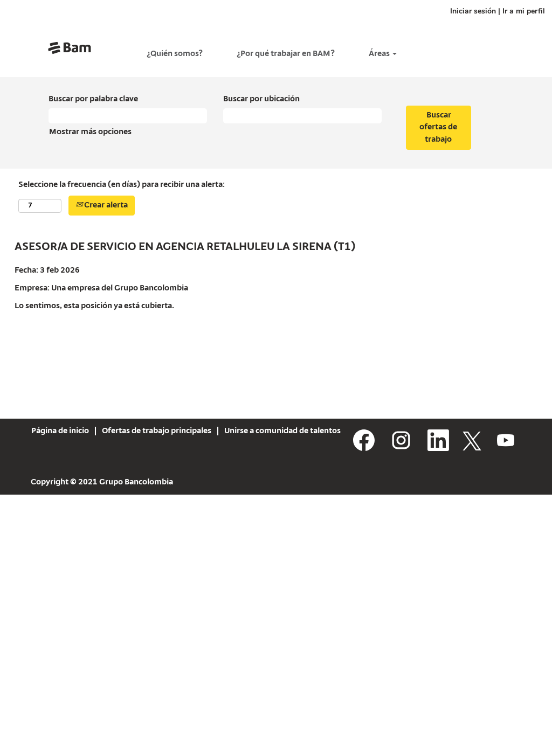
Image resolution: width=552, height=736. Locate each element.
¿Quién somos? (175, 54)
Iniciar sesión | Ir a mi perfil (497, 11)
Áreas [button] (380, 54)
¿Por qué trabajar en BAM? (286, 54)
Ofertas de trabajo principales (156, 431)
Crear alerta (105, 205)
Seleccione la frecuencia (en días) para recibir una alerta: (121, 184)
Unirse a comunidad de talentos (282, 431)
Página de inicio (60, 431)
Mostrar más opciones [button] (90, 132)
